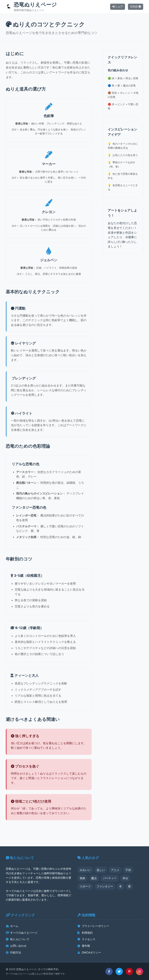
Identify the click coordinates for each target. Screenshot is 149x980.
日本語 (134, 6)
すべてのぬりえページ (23, 932)
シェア (118, 6)
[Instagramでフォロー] (139, 971)
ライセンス (88, 939)
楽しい (101, 870)
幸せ (125, 878)
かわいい (85, 870)
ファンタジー (105, 886)
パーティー (109, 878)
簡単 (82, 878)
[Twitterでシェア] (119, 971)
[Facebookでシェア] (109, 971)
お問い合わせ (18, 945)
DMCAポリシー (91, 952)
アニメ (115, 870)
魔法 (94, 878)
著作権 (86, 945)
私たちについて (19, 939)
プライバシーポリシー (95, 926)
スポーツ (85, 886)
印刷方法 (15, 952)
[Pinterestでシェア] (129, 971)
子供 (128, 870)
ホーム (14, 926)
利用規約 (87, 932)
